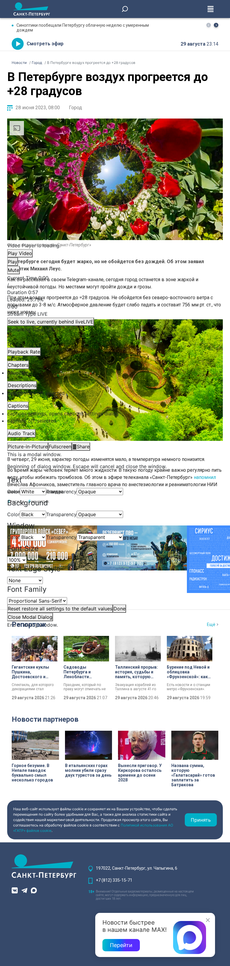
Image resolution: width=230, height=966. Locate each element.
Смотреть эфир (45, 44)
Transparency (61, 492)
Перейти (121, 945)
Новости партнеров (45, 719)
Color (13, 492)
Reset (60, 609)
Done (119, 609)
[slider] (115, 303)
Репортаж (29, 624)
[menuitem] (115, 413)
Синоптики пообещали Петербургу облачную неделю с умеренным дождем (82, 27)
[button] (216, 25)
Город (75, 107)
